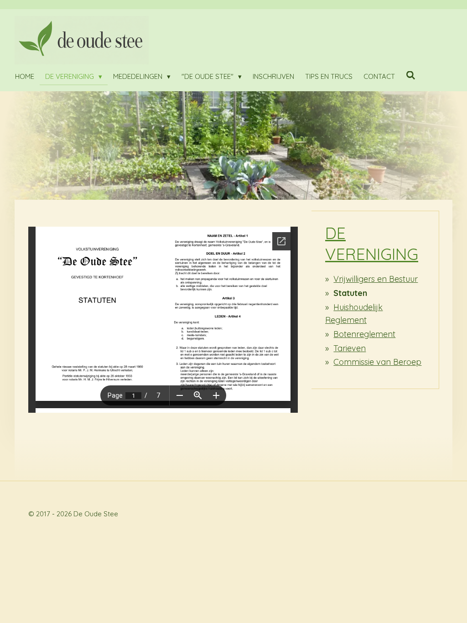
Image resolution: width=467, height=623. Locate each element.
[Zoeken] (410, 75)
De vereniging (371, 243)
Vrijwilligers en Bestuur (375, 279)
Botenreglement (364, 334)
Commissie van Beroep (377, 362)
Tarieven (349, 348)
